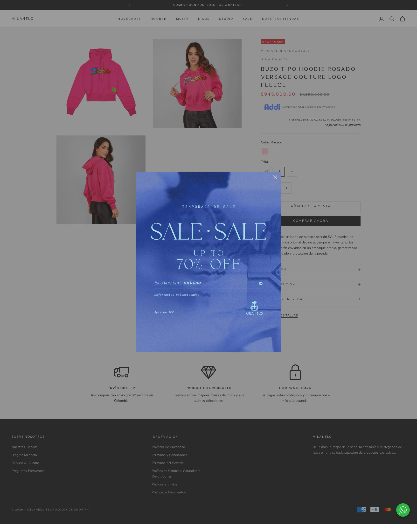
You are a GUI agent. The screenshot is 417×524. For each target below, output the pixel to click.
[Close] (275, 177)
